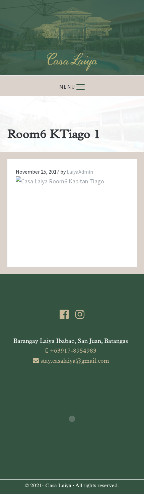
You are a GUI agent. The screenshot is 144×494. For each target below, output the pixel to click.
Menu (67, 86)
